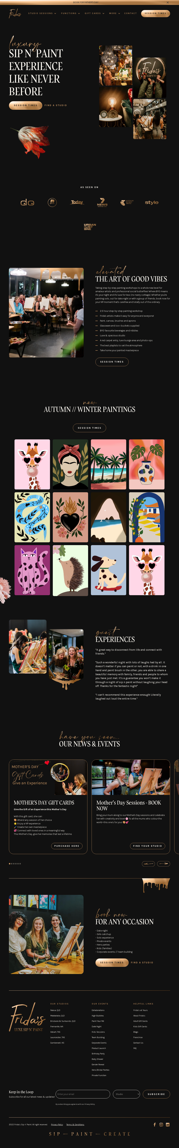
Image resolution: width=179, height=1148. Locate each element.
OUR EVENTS (100, 1004)
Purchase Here (67, 846)
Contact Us (138, 1043)
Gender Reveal (98, 1064)
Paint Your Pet (98, 1021)
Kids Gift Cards (140, 1026)
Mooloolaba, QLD (57, 1015)
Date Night (96, 1026)
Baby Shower (97, 1059)
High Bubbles (98, 1015)
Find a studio (142, 962)
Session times (155, 13)
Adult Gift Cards (140, 1021)
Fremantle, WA (56, 1026)
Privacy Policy (57, 1124)
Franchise (137, 1037)
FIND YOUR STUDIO (147, 846)
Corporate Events (99, 1043)
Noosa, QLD (55, 1010)
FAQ (135, 1048)
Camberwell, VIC (57, 1043)
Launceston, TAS (57, 1037)
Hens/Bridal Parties (100, 1070)
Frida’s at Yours (140, 1010)
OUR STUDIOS (59, 1004)
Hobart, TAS (55, 1032)
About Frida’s (139, 1015)
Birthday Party (98, 1053)
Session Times (25, 105)
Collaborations (98, 1010)
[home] (15, 13)
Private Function (99, 1075)
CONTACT (130, 13)
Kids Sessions (98, 1032)
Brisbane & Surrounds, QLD (63, 1021)
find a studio (56, 105)
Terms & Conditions (75, 1124)
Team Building (98, 1037)
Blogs (135, 1032)
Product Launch (99, 1048)
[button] (42, 13)
